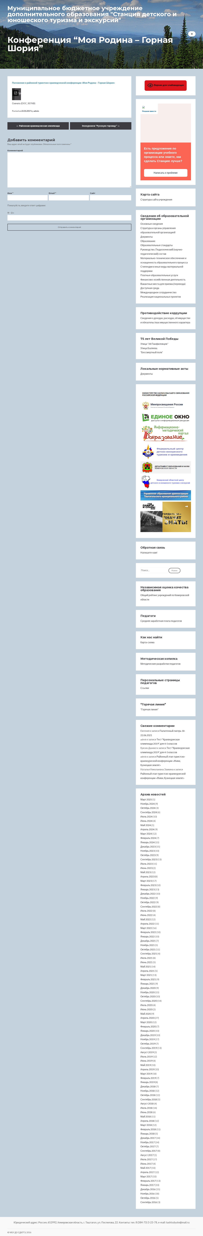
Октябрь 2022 (147, 902)
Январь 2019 (147, 1082)
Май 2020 (145, 1013)
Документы (146, 236)
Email (52, 193)
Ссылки (144, 688)
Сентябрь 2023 (148, 859)
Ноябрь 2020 (147, 992)
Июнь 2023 (146, 868)
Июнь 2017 (146, 1163)
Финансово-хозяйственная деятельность (162, 279)
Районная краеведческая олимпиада (38, 126)
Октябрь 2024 (147, 807)
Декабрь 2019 (147, 1035)
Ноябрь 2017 (147, 1142)
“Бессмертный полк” (151, 352)
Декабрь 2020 (147, 987)
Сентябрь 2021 (148, 953)
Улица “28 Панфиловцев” (154, 343)
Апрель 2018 (147, 1120)
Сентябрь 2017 (148, 1150)
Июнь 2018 (146, 1112)
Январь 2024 (147, 842)
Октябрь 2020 (147, 996)
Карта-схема (147, 642)
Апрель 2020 (147, 1017)
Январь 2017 (147, 1184)
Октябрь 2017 (147, 1146)
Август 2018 (147, 1103)
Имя (10, 193)
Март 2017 (146, 1176)
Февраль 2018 (148, 1129)
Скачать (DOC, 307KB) (23, 103)
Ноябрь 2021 (147, 945)
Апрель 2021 (147, 970)
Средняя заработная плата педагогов (161, 620)
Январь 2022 (147, 936)
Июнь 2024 (146, 820)
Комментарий (15, 150)
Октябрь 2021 (147, 949)
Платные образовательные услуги (159, 275)
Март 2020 (146, 1022)
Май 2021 (145, 966)
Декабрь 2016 (147, 1189)
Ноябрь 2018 (147, 1090)
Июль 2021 (146, 957)
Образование (147, 241)
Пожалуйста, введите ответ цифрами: (26, 205)
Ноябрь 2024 (147, 803)
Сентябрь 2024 (148, 812)
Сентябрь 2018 (148, 1099)
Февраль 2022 (148, 932)
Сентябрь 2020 (148, 1000)
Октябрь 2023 (147, 855)
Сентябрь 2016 (148, 1202)
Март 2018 (146, 1125)
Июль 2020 (146, 1005)
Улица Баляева (148, 348)
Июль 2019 (146, 1056)
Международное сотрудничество (158, 292)
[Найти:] (154, 570)
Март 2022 (146, 928)
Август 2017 (147, 1155)
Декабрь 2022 (147, 893)
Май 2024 (145, 825)
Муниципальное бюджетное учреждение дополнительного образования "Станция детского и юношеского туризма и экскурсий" (92, 14)
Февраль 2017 (148, 1180)
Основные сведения (151, 223)
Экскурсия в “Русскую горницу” (100, 126)
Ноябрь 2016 (147, 1193)
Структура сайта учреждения (156, 199)
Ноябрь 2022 (147, 897)
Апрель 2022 (147, 923)
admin (36, 111)
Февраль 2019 (148, 1077)
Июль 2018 (146, 1107)
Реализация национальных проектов (160, 296)
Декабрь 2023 (147, 846)
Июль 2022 (146, 910)
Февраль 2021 (148, 979)
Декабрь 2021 (147, 940)
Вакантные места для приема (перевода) (162, 283)
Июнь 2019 (146, 1060)
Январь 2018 (147, 1133)
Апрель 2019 (147, 1069)
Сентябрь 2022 (148, 906)
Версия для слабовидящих (168, 85)
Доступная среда (149, 288)
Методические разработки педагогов (160, 663)
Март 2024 (146, 833)
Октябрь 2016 (147, 1197)
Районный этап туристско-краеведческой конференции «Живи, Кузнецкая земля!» (162, 761)
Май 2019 (145, 1065)
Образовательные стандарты (156, 245)
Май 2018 (145, 1116)
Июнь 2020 (146, 1009)
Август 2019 (147, 1052)
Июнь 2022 (146, 915)
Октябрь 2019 (147, 1043)
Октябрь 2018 (147, 1095)
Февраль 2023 (148, 885)
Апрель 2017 (147, 1172)
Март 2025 (146, 799)
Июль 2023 (146, 863)
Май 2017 (145, 1167)
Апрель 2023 (147, 876)
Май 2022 (145, 919)
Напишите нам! (148, 552)
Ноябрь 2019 (147, 1039)
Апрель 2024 (147, 829)
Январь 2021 (147, 983)
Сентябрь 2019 (148, 1047)
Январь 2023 (147, 889)
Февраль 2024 (148, 837)
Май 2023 (145, 872)
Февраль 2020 (148, 1026)
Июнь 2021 (146, 962)
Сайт (92, 193)
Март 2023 (146, 880)
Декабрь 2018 (147, 1086)
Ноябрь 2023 (147, 850)
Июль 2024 (146, 816)
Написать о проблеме (166, 173)
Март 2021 (146, 975)
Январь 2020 (147, 1030)
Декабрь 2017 (147, 1137)
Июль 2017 (146, 1159)
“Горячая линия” (149, 709)
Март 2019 (146, 1073)
